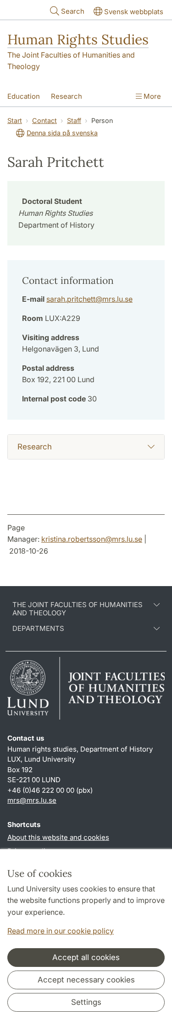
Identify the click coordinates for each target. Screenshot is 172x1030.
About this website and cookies (58, 837)
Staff (74, 120)
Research (66, 96)
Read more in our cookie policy (60, 930)
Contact (44, 120)
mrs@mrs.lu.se (31, 800)
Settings (86, 1002)
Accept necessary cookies (86, 979)
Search (72, 11)
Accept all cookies (86, 957)
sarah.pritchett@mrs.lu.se (89, 299)
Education (23, 96)
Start (14, 120)
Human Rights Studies (78, 39)
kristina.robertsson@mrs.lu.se (91, 539)
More (151, 96)
